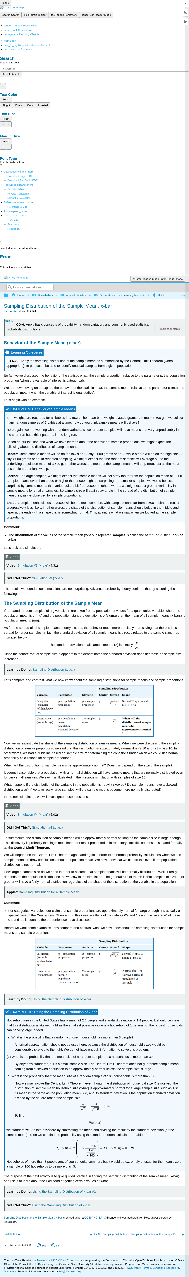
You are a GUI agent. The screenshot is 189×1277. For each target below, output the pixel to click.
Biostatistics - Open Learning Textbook (122, 295)
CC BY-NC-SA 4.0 (95, 1217)
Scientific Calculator (18, 197)
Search (9, 287)
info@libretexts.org (69, 1271)
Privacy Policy (133, 1267)
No (58, 1245)
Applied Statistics (76, 295)
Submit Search (11, 74)
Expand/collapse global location (183, 294)
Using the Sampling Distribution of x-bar (62, 999)
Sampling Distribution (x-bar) (54, 669)
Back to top (10, 1234)
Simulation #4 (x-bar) (33, 814)
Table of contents (170, 328)
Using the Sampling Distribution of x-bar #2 (64, 1191)
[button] (13, 224)
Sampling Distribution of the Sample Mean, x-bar (33, 1217)
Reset (5, 99)
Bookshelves (45, 295)
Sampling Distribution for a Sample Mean (49, 892)
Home (21, 295)
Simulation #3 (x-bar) (33, 565)
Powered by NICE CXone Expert (56, 1260)
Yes (44, 1245)
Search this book (10, 62)
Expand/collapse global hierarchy (8, 295)
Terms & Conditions (153, 1267)
